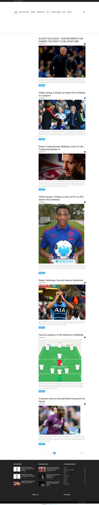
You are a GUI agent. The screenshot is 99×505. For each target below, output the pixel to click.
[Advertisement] (49, 23)
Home (15, 12)
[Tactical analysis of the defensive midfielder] (62, 360)
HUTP (48, 12)
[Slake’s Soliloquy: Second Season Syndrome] (62, 302)
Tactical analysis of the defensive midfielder (61, 335)
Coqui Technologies (81, 502)
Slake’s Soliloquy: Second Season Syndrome (61, 280)
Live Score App (54, 504)
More (63, 12)
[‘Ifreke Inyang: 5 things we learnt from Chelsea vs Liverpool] (62, 115)
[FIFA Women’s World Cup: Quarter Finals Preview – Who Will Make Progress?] (17, 469)
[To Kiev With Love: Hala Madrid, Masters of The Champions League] (42, 483)
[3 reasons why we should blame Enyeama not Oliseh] (62, 420)
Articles (65, 467)
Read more (42, 85)
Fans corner (66, 476)
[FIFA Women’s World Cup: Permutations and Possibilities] (17, 476)
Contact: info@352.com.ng (18, 0)
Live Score (49, 504)
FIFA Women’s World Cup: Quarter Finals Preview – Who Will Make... (27, 469)
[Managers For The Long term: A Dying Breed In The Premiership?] (42, 476)
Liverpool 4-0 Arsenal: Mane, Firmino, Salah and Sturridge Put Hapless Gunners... (52, 469)
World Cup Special (24, 12)
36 (51, 453)
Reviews (65, 480)
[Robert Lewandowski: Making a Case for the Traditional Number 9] (62, 167)
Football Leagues (56, 12)
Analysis (33, 12)
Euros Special (66, 484)
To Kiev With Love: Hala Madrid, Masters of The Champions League (53, 483)
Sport (65, 473)
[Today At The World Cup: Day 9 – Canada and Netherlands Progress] (17, 482)
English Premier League (69, 469)
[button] (83, 12)
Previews (66, 478)
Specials (65, 482)
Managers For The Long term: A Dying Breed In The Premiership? (53, 476)
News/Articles (41, 12)
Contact (69, 12)
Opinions (65, 471)
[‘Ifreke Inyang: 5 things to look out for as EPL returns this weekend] (62, 234)
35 (48, 453)
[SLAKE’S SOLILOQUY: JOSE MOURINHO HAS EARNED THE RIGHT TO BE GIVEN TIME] (62, 62)
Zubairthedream (42, 43)
